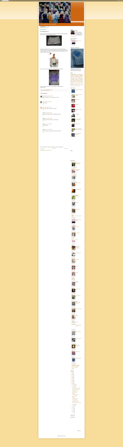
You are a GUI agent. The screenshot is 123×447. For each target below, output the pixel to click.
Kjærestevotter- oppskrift (78, 89)
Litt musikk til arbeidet (75, 394)
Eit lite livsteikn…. (78, 351)
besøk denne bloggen (76, 77)
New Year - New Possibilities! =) (77, 345)
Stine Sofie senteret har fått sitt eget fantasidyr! (78, 129)
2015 (72, 373)
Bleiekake (73, 397)
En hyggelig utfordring (78, 358)
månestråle (73, 314)
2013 (72, 376)
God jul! (77, 239)
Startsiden (54, 148)
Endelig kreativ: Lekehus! (79, 308)
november (74, 385)
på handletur (80, 76)
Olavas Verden (73, 324)
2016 (72, 372)
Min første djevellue (74, 398)
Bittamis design (75, 80)
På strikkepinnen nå (74, 399)
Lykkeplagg (73, 258)
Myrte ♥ (73, 238)
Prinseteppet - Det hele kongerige (78, 95)
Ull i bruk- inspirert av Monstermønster (78, 119)
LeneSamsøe (72, 83)
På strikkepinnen (48, 90)
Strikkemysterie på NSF (75, 401)
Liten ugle (77, 272)
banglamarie (73, 265)
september (74, 404)
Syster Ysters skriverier (75, 281)
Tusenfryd (73, 321)
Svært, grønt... (77, 226)
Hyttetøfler (77, 202)
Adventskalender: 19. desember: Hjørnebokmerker (78, 247)
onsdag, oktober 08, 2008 (47, 101)
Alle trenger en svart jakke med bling (78, 163)
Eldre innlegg (66, 148)
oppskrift (77, 75)
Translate (47, 27)
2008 (72, 383)
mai (73, 409)
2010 (72, 380)
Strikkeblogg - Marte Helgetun (76, 365)
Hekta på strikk (74, 330)
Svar (43, 98)
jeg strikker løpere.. (74, 392)
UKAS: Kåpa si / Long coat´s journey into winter (77, 216)
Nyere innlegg (42, 148)
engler (78, 81)
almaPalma (73, 350)
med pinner (73, 208)
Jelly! (76, 176)
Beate (77, 30)
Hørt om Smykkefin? (78, 331)
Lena (43, 107)
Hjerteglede (76, 104)
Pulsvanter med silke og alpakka (78, 110)
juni (73, 408)
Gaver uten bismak (78, 295)
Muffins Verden (74, 201)
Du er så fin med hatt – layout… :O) (79, 325)
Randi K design (77, 83)
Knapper (78, 80)
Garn (75, 75)
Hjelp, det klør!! (77, 99)
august (74, 405)
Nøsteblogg (73, 294)
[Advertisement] (75, 144)
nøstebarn (72, 82)
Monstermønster (74, 162)
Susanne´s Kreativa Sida (75, 195)
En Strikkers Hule (74, 363)
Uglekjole (77, 315)
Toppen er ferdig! (74, 396)
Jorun (43, 101)
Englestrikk (73, 393)
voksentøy (76, 76)
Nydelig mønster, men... (75, 390)
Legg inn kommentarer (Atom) (48, 150)
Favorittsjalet (77, 114)
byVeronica (73, 368)
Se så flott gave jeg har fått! (76, 388)
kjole (79, 81)
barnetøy (77, 78)
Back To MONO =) (74, 344)
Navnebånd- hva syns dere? (76, 389)
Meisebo (73, 337)
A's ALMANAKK (74, 225)
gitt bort (72, 75)
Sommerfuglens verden (75, 301)
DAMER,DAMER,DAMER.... (78, 189)
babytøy (44, 90)
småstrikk (72, 76)
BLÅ (72, 188)
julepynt (82, 81)
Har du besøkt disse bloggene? (78, 134)
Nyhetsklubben (81, 78)
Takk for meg (73, 279)
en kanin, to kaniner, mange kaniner (78, 302)
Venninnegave (77, 259)
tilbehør (76, 79)
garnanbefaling (73, 79)
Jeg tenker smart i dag (78, 338)
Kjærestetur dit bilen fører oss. (78, 41)
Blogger (64, 435)
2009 (72, 381)
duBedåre (73, 245)
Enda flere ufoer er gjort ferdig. (76, 402)
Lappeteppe (81, 79)
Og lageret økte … (78, 209)
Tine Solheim (81, 82)
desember (74, 384)
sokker (78, 79)
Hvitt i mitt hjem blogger (75, 366)
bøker (82, 83)
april (73, 411)
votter (71, 80)
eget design (75, 81)
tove (71, 77)
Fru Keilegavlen (74, 232)
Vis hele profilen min (73, 36)
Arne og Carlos (76, 82)
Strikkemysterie (73, 78)
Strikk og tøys (73, 168)
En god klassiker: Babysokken (78, 170)
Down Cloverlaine (74, 175)
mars (73, 412)
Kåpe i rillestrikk (77, 123)
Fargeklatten (73, 271)
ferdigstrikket (73, 74)
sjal (82, 77)
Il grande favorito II (78, 252)
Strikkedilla (73, 278)
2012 (72, 377)
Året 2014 (77, 282)
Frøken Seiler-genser (78, 182)
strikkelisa (73, 357)
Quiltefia (73, 288)
